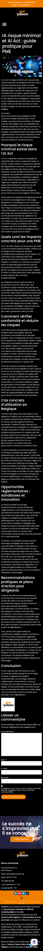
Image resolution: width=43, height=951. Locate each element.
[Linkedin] (23, 893)
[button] (4, 24)
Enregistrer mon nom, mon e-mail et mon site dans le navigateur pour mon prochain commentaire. (21, 790)
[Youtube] (19, 893)
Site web (4, 777)
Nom (4, 760)
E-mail (4, 769)
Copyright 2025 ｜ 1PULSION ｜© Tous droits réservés (21, 902)
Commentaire (8, 731)
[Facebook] (15, 893)
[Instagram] (27, 893)
